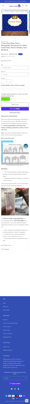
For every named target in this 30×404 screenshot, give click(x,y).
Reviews (5, 319)
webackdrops (12, 401)
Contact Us (6, 346)
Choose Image (5, 99)
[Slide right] (18, 38)
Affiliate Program (7, 350)
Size (2, 64)
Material (3, 71)
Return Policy (6, 330)
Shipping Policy (7, 337)
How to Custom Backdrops (10, 323)
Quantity (3, 78)
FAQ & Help (6, 310)
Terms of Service (7, 333)
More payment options (15, 112)
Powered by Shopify (20, 401)
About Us (5, 306)
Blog (4, 303)
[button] (3, 5)
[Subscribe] (25, 378)
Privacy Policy (7, 326)
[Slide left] (11, 38)
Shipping (3, 56)
